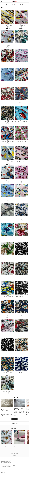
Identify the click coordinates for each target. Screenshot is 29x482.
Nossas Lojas (21, 460)
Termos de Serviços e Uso (4, 474)
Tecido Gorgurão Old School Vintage (21, 296)
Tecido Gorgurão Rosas (21, 102)
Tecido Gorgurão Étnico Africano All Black (8, 353)
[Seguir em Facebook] (1, 478)
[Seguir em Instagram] (3, 478)
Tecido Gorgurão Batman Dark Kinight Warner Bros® (21, 218)
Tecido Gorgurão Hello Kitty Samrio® (21, 180)
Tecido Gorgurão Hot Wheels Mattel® (8, 180)
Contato (14, 465)
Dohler (8, 24)
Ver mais (2, 416)
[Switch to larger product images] (1, 8)
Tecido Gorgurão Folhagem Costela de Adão (8, 257)
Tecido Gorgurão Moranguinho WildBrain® (21, 141)
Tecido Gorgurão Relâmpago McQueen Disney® (21, 122)
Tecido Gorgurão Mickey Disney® (8, 161)
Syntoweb (19, 480)
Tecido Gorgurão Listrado (8, 25)
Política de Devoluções (3, 472)
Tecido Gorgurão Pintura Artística (7, 296)
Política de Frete (3, 473)
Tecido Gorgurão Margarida (7, 314)
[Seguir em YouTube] (5, 478)
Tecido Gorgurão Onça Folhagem (8, 121)
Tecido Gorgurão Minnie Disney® (21, 25)
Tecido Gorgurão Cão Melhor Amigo (7, 391)
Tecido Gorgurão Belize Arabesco (7, 102)
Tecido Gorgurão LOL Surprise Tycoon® (21, 161)
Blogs (13, 464)
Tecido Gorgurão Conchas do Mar (7, 372)
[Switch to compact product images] (3, 8)
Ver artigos (14, 419)
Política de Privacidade (3, 471)
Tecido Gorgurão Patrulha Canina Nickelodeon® (7, 45)
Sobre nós (14, 460)
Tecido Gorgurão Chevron (21, 372)
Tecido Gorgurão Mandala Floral (21, 314)
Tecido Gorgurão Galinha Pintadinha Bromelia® (7, 199)
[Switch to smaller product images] (2, 8)
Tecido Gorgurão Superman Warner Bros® (7, 141)
